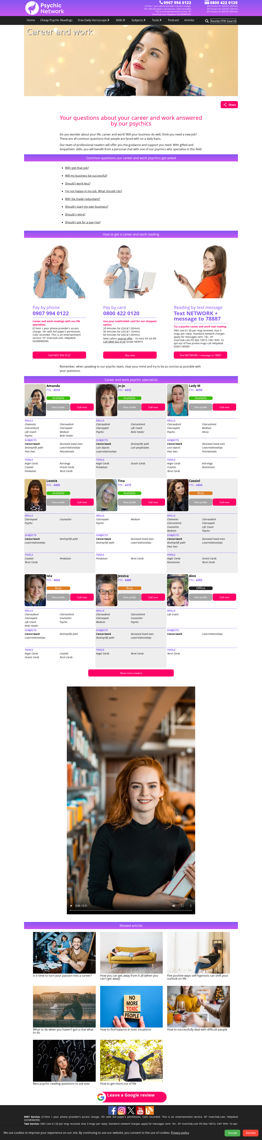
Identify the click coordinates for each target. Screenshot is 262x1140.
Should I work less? (77, 183)
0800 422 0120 (121, 313)
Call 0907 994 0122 (59, 355)
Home (31, 20)
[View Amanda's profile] (35, 415)
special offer (125, 338)
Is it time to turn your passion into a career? (62, 975)
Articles (189, 20)
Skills (119, 20)
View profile (58, 407)
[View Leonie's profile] (35, 510)
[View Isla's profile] (35, 605)
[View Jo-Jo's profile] (106, 415)
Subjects (138, 20)
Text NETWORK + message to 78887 (197, 316)
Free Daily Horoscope (92, 20)
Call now (82, 407)
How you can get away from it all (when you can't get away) (129, 977)
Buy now (130, 355)
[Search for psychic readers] (206, 20)
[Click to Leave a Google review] (127, 1101)
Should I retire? (75, 214)
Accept (232, 1132)
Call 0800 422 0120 (114, 341)
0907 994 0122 (51, 313)
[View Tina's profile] (106, 510)
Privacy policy (180, 1133)
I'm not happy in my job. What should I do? (93, 191)
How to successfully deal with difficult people (197, 1029)
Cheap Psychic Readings (56, 20)
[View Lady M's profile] (177, 415)
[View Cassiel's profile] (177, 510)
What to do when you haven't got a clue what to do (63, 1031)
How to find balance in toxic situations (125, 1029)
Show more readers (131, 673)
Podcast (173, 20)
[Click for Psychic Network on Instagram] (122, 1114)
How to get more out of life (118, 1084)
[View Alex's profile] (177, 605)
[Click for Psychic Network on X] (131, 1114)
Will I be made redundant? (82, 199)
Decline (251, 1132)
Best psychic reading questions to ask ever (61, 1084)
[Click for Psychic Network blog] (149, 1114)
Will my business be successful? (86, 176)
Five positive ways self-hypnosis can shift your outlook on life (197, 977)
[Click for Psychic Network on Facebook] (112, 1114)
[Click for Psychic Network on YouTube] (140, 1114)
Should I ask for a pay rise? (83, 222)
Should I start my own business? (86, 207)
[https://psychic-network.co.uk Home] (44, 14)
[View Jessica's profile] (106, 605)
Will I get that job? (77, 168)
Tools (156, 20)
